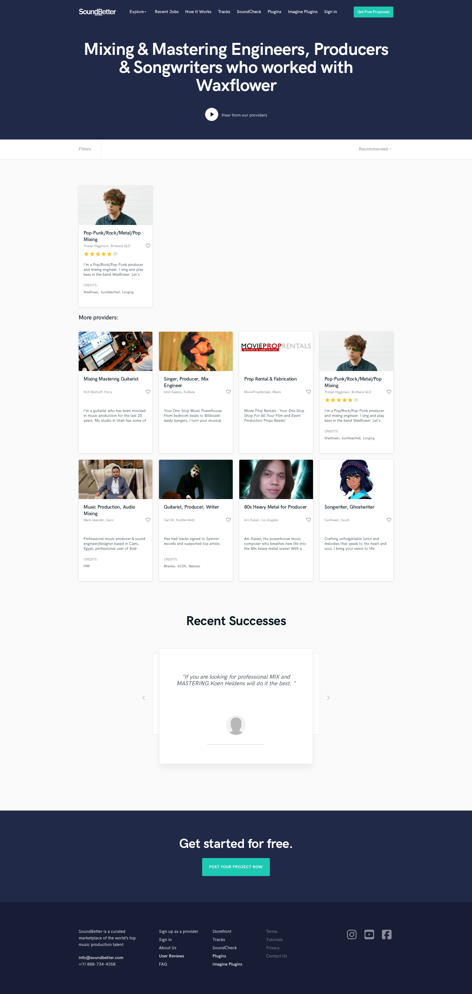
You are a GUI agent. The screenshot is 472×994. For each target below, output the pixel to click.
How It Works (198, 11)
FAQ (163, 964)
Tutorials (274, 939)
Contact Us (276, 956)
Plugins (274, 11)
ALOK (182, 566)
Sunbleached (110, 292)
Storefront (222, 931)
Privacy (273, 948)
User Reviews (171, 956)
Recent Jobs (167, 11)
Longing (128, 292)
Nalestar (194, 566)
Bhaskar (169, 566)
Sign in (330, 11)
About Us (167, 948)
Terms (272, 931)
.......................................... (236, 743)
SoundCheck (249, 11)
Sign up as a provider (178, 931)
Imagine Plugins (303, 11)
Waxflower (91, 292)
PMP (87, 566)
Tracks (224, 11)
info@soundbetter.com (101, 957)
